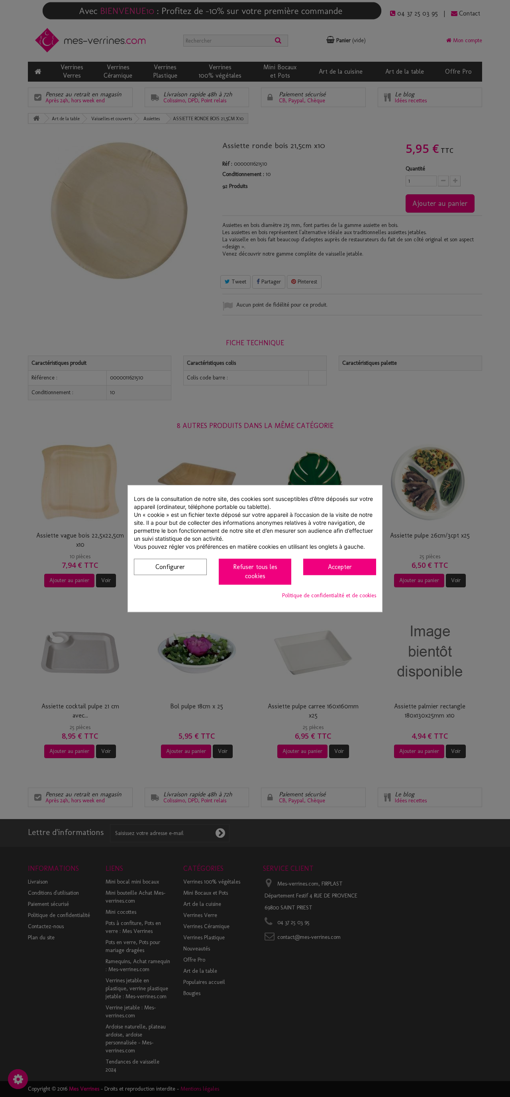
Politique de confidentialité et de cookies (329, 595)
